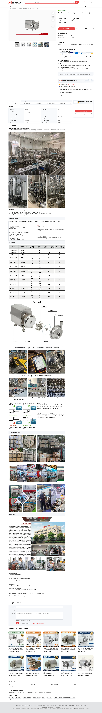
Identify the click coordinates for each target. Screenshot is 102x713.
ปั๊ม (9, 684)
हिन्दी (66, 705)
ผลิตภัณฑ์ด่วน (67, 703)
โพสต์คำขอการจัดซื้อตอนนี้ (38, 623)
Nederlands (52, 705)
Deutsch (48, 705)
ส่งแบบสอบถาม (66, 28)
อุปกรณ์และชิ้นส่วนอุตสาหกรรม (17, 8)
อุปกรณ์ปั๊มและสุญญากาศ (27, 8)
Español (26, 705)
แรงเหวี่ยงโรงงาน (36, 697)
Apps (85, 6)
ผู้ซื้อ (74, 6)
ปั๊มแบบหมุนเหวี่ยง (35, 8)
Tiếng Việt (77, 705)
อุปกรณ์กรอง (10, 686)
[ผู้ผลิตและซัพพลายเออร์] (14, 2)
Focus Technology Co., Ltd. (52, 707)
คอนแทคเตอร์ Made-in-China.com (58, 703)
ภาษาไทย (69, 705)
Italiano (44, 705)
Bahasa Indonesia (83, 705)
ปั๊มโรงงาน (11, 697)
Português (30, 705)
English (22, 705)
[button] (68, 103)
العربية (56, 705)
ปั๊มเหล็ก (43, 697)
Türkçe (73, 705)
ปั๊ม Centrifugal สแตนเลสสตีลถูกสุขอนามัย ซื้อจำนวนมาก (65, 697)
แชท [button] (86, 28)
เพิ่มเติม (9, 699)
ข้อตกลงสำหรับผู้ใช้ (40, 703)
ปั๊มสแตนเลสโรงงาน (27, 697)
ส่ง (17, 623)
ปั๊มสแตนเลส (49, 697)
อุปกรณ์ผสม (32, 684)
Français (34, 705)
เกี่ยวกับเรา (29, 703)
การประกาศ (34, 703)
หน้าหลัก (9, 8)
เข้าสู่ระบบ (92, 3)
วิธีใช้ (81, 6)
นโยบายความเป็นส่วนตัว (48, 703)
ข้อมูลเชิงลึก (72, 703)
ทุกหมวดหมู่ (12, 6)
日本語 (63, 705)
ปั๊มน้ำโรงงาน (18, 697)
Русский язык (39, 705)
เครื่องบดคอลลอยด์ (54, 684)
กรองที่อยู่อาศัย (75, 684)
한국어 (60, 705)
